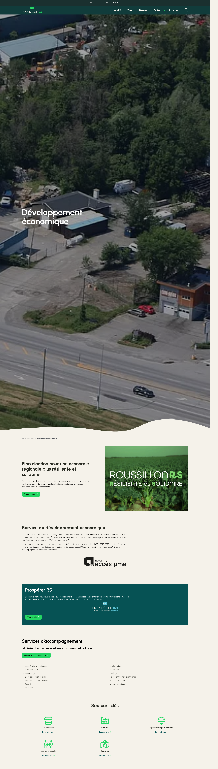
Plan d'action (29, 494)
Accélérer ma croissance (35, 655)
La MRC (117, 10)
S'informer (173, 10)
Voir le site (32, 617)
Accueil (24, 438)
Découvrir (143, 10)
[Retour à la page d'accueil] (32, 10)
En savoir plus (47, 732)
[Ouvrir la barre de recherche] (186, 10)
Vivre (129, 10)
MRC (90, 3)
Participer (158, 10)
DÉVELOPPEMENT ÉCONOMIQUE (108, 3)
